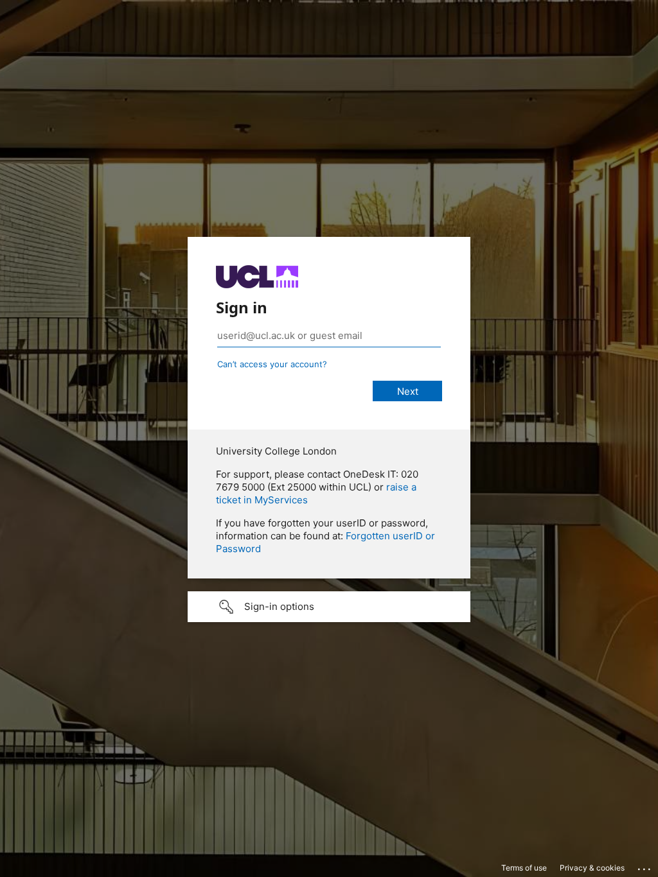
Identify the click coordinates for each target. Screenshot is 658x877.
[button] (329, 606)
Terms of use (524, 868)
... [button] (645, 866)
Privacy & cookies (592, 868)
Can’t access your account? (272, 364)
